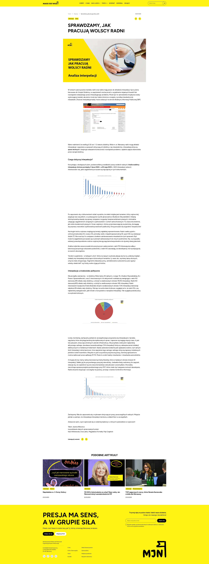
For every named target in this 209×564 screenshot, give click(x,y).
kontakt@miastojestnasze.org (50, 548)
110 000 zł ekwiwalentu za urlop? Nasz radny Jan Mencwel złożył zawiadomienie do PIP (102, 493)
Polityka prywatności (87, 553)
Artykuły (76, 14)
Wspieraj (119, 3)
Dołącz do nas (48, 534)
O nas (88, 3)
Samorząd (71, 18)
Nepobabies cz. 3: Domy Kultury (54, 492)
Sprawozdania (85, 550)
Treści (69, 14)
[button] (96, 3)
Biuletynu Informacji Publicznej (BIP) (128, 100)
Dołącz (127, 3)
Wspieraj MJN (60, 534)
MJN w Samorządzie (73, 550)
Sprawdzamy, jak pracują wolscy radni (90, 14)
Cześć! (81, 3)
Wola (76, 18)
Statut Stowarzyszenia (87, 547)
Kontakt (112, 3)
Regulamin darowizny (87, 556)
